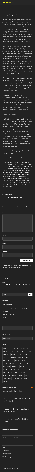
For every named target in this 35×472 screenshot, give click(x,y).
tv (26, 375)
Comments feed (7, 453)
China (20, 354)
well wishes (24, 378)
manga (26, 363)
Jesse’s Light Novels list (12, 391)
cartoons (14, 354)
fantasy (27, 357)
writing (5, 381)
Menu (18, 7)
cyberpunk (13, 357)
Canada (29, 351)
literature (19, 197)
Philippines (15, 366)
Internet (24, 360)
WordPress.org (6, 457)
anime (13, 348)
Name (4, 235)
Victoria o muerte (7, 304)
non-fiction (6, 366)
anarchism (6, 348)
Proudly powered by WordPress (10, 468)
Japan (5, 363)
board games (15, 351)
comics (5, 357)
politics (22, 366)
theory (5, 375)
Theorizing (8, 194)
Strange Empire (6, 311)
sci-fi (4, 372)
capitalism (6, 354)
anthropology (9, 197)
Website (4, 251)
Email (4, 243)
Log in (4, 447)
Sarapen (7, 2)
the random (12, 375)
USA (30, 375)
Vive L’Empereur (7, 318)
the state (20, 375)
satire (29, 369)
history (17, 360)
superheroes (23, 372)
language (11, 363)
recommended (15, 369)
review (23, 369)
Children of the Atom (8, 314)
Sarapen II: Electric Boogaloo (10, 437)
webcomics (16, 378)
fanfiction (20, 357)
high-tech (10, 360)
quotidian (6, 369)
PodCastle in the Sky (11, 387)
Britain (22, 351)
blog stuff (6, 351)
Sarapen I (5, 433)
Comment (5, 212)
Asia (28, 348)
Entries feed (6, 450)
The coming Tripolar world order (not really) (14, 308)
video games (7, 378)
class (25, 354)
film (4, 360)
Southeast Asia (12, 372)
